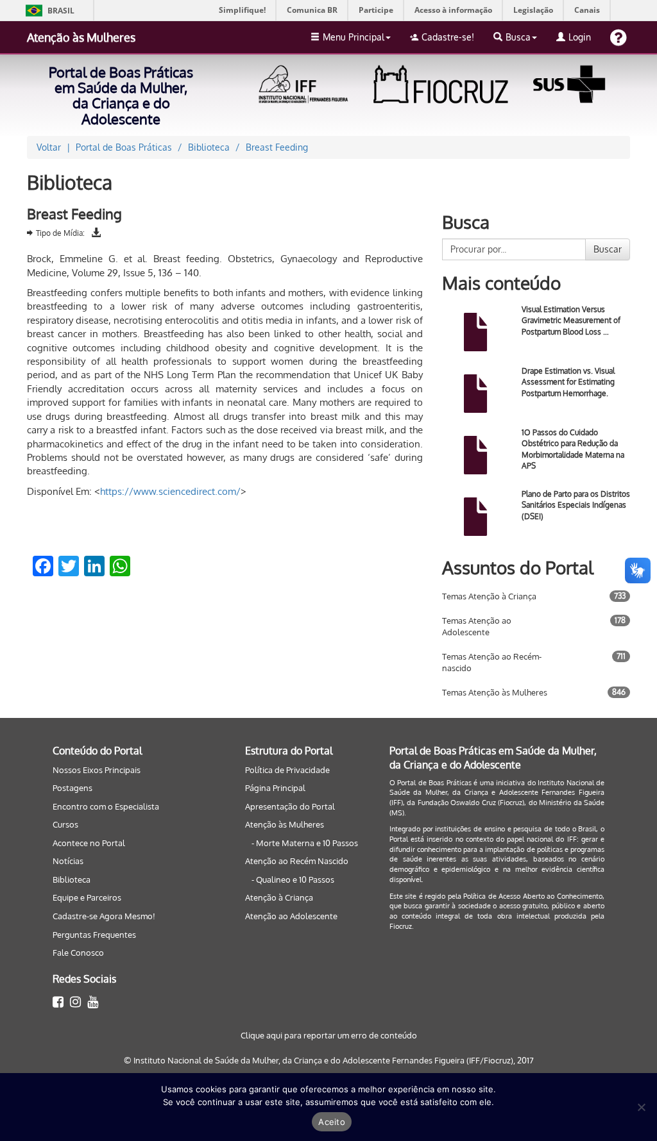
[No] (641, 1107)
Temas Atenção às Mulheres (494, 692)
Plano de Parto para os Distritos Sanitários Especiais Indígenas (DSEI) (576, 505)
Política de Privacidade (287, 770)
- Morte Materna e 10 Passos (305, 843)
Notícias (68, 861)
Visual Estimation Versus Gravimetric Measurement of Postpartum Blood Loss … (571, 320)
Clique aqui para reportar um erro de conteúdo (329, 1035)
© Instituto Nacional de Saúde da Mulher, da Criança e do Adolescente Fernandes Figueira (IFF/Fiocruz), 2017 (329, 1060)
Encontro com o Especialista (106, 806)
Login (579, 36)
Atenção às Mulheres (81, 37)
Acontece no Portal (89, 843)
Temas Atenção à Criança (489, 596)
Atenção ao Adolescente (291, 916)
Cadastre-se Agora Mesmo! (104, 916)
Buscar (607, 249)
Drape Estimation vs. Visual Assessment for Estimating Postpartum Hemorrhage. (568, 381)
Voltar (49, 147)
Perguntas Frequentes (94, 934)
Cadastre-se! (448, 36)
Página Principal (275, 788)
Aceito (331, 1122)
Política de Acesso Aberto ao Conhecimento (532, 896)
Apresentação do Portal (290, 806)
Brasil (47, 10)
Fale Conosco (78, 952)
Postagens (72, 788)
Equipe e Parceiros (87, 897)
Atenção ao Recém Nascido (296, 861)
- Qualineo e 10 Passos (293, 879)
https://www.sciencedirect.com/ (170, 491)
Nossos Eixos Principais (97, 770)
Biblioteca (71, 879)
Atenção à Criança (279, 897)
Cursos (65, 824)
